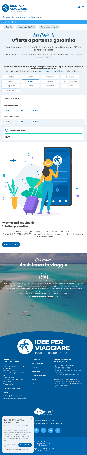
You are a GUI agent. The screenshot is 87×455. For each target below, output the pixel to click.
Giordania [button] (50, 86)
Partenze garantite (27, 17)
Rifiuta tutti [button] (10, 445)
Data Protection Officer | (43, 443)
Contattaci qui (50, 71)
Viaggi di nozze (37, 363)
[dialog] (18, 434)
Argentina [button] (11, 86)
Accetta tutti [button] (25, 445)
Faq (33, 384)
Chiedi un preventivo (39, 375)
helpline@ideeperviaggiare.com (45, 296)
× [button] (31, 418)
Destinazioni (36, 371)
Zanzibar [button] (10, 90)
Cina (7, 27)
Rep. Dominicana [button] (70, 81)
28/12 (34, 110)
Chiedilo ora (11, 244)
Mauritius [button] (30, 77)
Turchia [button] (70, 86)
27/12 (21, 110)
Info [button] (33, 380)
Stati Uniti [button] (70, 77)
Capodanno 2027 (25, 27)
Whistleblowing (43, 445)
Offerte (34, 367)
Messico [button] (50, 81)
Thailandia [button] (50, 77)
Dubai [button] (10, 81)
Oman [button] (30, 86)
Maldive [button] (11, 77)
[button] (18, 449)
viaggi (8, 17)
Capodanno (16, 17)
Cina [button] (30, 81)
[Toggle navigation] (83, 7)
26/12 (7, 110)
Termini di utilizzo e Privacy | (43, 441)
